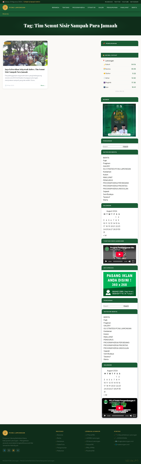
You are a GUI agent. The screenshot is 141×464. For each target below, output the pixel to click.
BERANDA (55, 7)
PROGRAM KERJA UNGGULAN (115, 188)
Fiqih (105, 160)
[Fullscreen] (133, 261)
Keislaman (107, 172)
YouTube (125, 2)
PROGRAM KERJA (78, 7)
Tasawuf (106, 197)
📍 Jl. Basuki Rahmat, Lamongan (126, 435)
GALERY (106, 166)
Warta (105, 200)
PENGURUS (108, 180)
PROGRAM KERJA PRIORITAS (115, 186)
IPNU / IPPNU (90, 448)
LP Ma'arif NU (90, 435)
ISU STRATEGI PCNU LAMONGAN (117, 169)
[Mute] (130, 261)
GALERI (101, 7)
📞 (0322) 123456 (121, 438)
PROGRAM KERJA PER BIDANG (116, 183)
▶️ (13, 450)
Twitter (117, 2)
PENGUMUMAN (112, 7)
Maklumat (60, 451)
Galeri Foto (61, 444)
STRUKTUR (91, 7)
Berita (59, 438)
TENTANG (65, 7)
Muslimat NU (90, 451)
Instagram (134, 2)
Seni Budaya (108, 194)
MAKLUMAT (125, 7)
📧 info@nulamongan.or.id (124, 441)
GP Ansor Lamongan (93, 441)
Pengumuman (62, 448)
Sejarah (106, 191)
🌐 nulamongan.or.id (122, 444)
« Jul (104, 235)
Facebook (109, 2)
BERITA (134, 7)
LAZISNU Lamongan (93, 438)
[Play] (106, 261)
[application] (119, 254)
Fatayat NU (90, 444)
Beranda (6, 14)
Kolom (105, 174)
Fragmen (106, 163)
